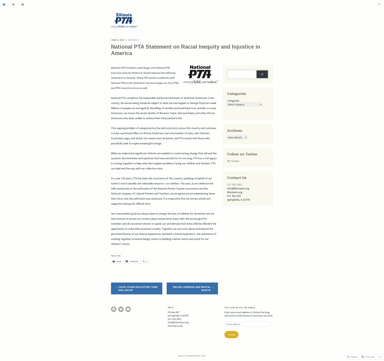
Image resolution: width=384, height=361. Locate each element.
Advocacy (133, 40)
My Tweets (233, 161)
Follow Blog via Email (240, 307)
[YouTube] (128, 309)
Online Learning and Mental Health (192, 288)
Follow (231, 334)
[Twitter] (13, 4)
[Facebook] (113, 309)
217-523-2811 (234, 184)
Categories (233, 100)
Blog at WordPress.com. (192, 355)
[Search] (262, 74)
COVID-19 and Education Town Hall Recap (138, 288)
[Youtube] (22, 4)
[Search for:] (379, 4)
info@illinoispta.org (178, 322)
